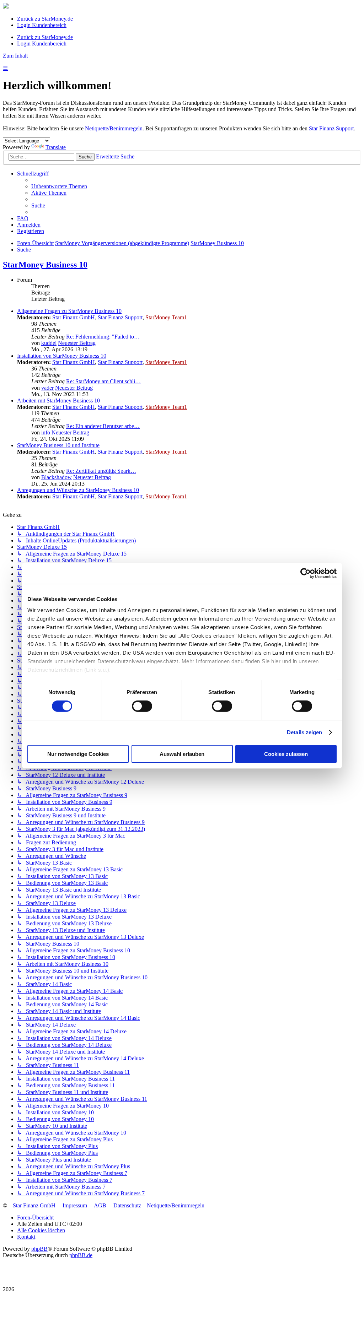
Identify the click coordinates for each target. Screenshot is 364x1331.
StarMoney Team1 (166, 317)
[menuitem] (59, 186)
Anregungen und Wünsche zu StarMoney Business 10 (78, 490)
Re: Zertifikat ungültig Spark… (101, 471)
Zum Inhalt (15, 56)
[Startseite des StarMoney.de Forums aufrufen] (6, 7)
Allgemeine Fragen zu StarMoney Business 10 (69, 311)
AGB (100, 1205)
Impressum (75, 1205)
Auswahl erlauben (182, 754)
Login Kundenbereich (41, 25)
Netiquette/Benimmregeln (114, 128)
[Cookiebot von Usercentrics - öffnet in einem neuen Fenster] (305, 573)
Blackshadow (56, 477)
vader (47, 388)
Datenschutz (127, 1205)
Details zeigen (304, 732)
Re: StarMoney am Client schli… (103, 381)
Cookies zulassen (286, 754)
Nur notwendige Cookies (78, 754)
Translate (56, 147)
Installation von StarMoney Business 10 (61, 356)
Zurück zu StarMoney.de (45, 19)
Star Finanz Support (331, 128)
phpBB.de (80, 1255)
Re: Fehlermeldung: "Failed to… (103, 337)
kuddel (49, 343)
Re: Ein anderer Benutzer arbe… (103, 426)
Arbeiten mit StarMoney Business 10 (58, 400)
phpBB (39, 1249)
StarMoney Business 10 (45, 264)
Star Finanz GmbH (73, 317)
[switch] (142, 706)
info (45, 432)
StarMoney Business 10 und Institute (58, 445)
